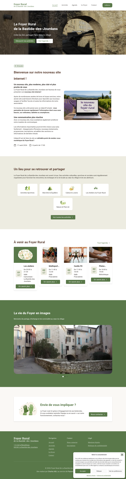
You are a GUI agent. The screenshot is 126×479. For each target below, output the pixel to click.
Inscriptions (71, 446)
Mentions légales (91, 475)
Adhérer (107, 5)
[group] (87, 105)
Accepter (83, 471)
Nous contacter (72, 442)
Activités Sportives (27, 193)
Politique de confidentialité (104, 475)
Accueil (55, 5)
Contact (94, 5)
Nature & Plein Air (63, 207)
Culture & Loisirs (72, 193)
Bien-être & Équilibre (50, 193)
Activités (65, 5)
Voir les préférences (115, 471)
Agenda (74, 5)
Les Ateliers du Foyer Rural (96, 193)
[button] (122, 455)
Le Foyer (84, 5)
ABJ (52, 471)
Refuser (99, 471)
